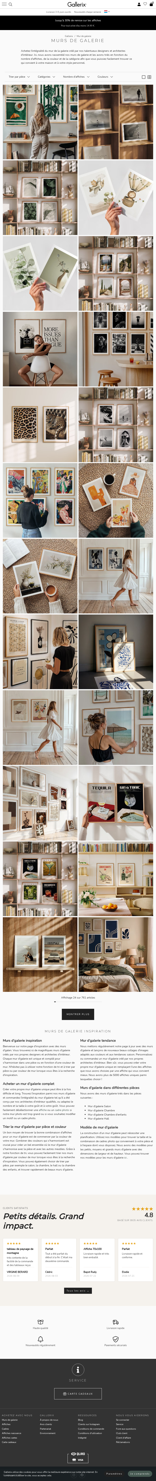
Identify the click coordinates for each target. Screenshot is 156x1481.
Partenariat (45, 1428)
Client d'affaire (123, 1437)
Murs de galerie (10, 1419)
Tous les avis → (78, 1290)
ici (125, 1157)
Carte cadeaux (80, 1393)
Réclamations (123, 1442)
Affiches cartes (9, 1437)
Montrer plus (78, 1014)
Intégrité (82, 1437)
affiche (43, 1110)
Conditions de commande (91, 1428)
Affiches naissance (11, 1433)
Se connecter (122, 1419)
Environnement (47, 1433)
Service (119, 1424)
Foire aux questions (126, 1428)
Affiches (6, 1424)
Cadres (5, 1428)
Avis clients (46, 1424)
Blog (80, 1419)
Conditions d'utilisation (90, 1433)
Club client (121, 1433)
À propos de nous (49, 1419)
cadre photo (62, 1110)
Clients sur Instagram (89, 1424)
